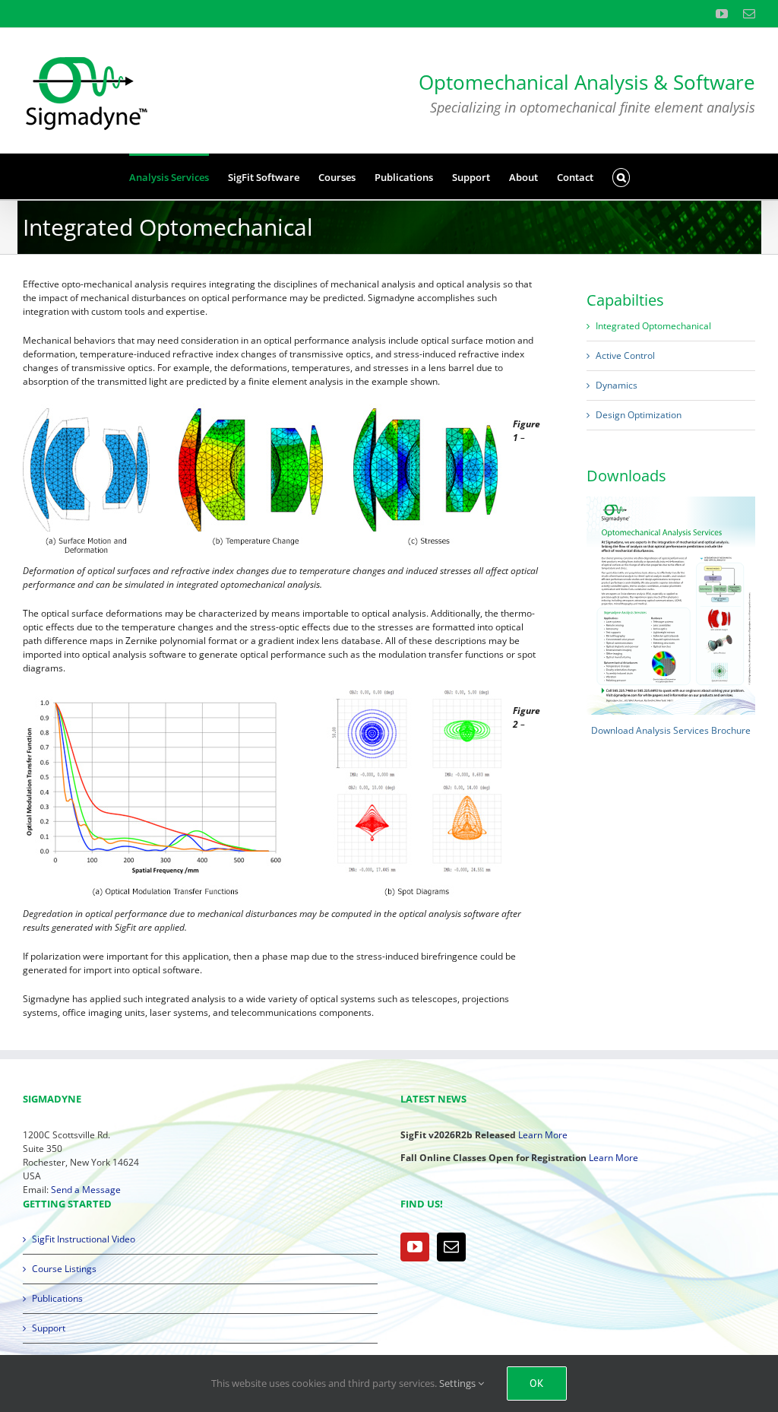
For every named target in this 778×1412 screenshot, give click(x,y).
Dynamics (616, 385)
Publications (57, 1298)
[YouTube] (414, 1247)
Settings (458, 1383)
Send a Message (86, 1189)
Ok (537, 1383)
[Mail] (451, 1247)
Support (48, 1328)
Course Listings (64, 1268)
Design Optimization (639, 414)
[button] (621, 176)
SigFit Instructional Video (83, 1239)
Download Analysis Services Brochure (671, 730)
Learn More (543, 1134)
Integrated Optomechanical (653, 325)
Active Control (625, 355)
